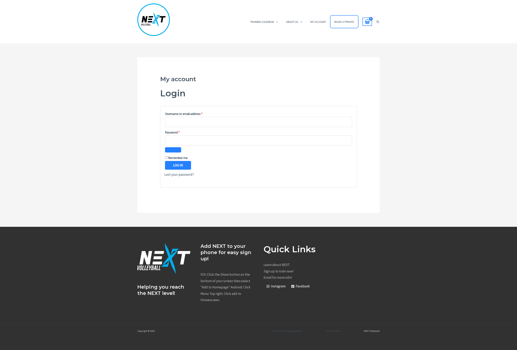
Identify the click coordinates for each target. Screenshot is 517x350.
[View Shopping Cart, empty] (367, 22)
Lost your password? (179, 174)
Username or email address (189, 113)
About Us (292, 22)
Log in (178, 165)
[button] (378, 22)
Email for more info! (278, 277)
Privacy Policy (334, 330)
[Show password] (173, 149)
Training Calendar (262, 22)
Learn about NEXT (277, 265)
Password (178, 131)
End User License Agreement (287, 330)
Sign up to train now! (279, 271)
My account (318, 22)
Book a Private (344, 22)
